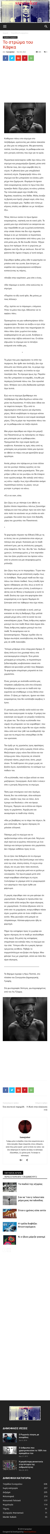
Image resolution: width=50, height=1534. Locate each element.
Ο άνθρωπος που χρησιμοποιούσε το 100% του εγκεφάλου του (32, 1450)
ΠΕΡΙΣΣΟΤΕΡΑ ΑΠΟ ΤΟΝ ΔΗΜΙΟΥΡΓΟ (20, 1177)
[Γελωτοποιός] (25, 11)
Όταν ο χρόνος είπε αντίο (32, 1210)
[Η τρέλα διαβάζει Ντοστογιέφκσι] (10, 1227)
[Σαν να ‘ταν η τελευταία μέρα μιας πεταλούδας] (10, 1200)
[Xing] (28, 1160)
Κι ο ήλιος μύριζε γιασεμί (31, 1236)
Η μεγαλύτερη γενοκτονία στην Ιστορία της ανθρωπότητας (31, 1464)
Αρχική (5, 33)
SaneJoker (10, 52)
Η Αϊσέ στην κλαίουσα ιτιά (37, 1108)
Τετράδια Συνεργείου (19, 33)
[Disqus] (25, 1290)
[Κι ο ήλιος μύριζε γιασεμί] (10, 1240)
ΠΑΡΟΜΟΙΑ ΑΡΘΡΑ (13, 1173)
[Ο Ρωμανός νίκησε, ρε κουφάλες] (10, 1437)
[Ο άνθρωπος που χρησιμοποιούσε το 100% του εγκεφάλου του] (10, 1450)
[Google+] (22, 1160)
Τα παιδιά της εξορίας (30, 1184)
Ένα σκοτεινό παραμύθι (13, 1107)
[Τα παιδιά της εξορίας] (10, 1187)
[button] (46, 26)
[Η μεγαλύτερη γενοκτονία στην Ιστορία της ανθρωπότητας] (10, 1465)
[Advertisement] (25, 82)
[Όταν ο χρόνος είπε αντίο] (10, 1213)
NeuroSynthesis (30, 1532)
